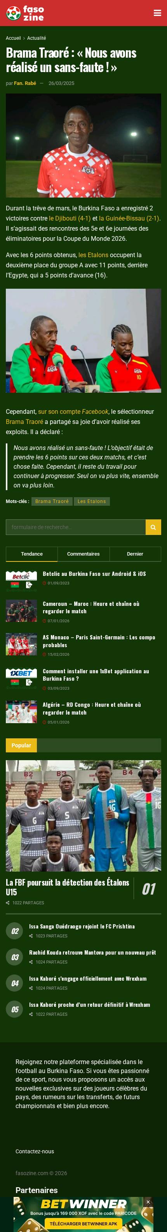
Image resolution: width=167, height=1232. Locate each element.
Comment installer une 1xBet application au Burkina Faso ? (96, 675)
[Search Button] (153, 527)
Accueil (13, 38)
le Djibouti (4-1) (70, 218)
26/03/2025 (61, 83)
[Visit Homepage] (25, 13)
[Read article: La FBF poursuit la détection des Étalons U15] (83, 816)
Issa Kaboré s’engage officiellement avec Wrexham (87, 978)
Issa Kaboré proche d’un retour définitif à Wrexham (89, 1004)
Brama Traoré (24, 421)
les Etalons (93, 255)
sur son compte (73, 411)
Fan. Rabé (25, 83)
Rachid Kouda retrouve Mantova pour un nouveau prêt (92, 952)
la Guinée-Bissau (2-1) (129, 218)
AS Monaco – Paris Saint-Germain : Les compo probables (99, 641)
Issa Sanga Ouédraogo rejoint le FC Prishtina (82, 926)
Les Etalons (92, 501)
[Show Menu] (157, 13)
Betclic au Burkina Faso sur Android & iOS (94, 573)
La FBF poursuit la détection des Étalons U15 (67, 887)
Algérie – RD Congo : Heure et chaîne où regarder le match (92, 708)
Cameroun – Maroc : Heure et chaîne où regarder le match (91, 607)
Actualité (36, 38)
